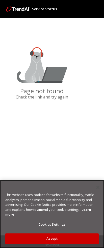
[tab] (95, 9)
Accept (52, 238)
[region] (52, 214)
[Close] (97, 187)
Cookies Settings (51, 224)
